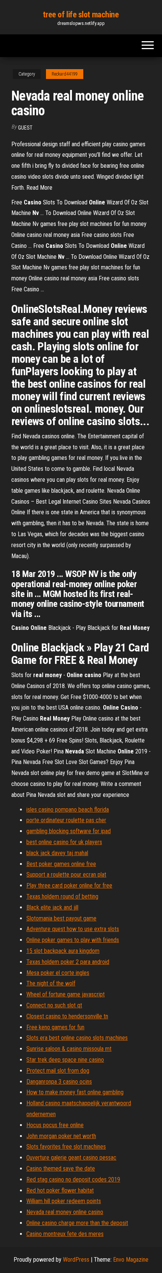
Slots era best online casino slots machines (77, 1037)
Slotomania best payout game (61, 918)
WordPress (76, 1259)
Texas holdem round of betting (62, 896)
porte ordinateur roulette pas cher (66, 820)
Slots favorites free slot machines (66, 1146)
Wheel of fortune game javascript (65, 994)
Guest (25, 128)
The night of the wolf (50, 983)
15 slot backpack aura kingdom (62, 950)
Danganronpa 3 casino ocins (59, 1081)
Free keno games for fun (55, 1027)
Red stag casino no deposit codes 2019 (73, 1179)
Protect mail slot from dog (57, 1070)
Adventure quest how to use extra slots (72, 929)
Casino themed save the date (60, 1168)
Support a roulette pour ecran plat (66, 874)
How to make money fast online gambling (75, 1092)
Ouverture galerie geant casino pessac (71, 1157)
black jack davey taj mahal (57, 853)
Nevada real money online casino (64, 1212)
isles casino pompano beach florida (67, 809)
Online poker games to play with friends (72, 940)
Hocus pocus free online (55, 1125)
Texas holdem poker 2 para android (67, 961)
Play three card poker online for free (69, 885)
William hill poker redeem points (63, 1201)
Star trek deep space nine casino (65, 1059)
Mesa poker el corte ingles (57, 972)
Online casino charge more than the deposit (77, 1223)
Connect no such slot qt (54, 1005)
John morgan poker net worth (61, 1136)
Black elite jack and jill (52, 907)
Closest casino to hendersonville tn (67, 1016)
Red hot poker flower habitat (60, 1190)
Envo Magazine (130, 1259)
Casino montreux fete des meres (65, 1233)
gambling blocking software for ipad (68, 831)
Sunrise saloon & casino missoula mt (69, 1048)
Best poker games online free (61, 864)
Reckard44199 (65, 74)
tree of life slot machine (81, 14)
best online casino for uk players (64, 842)
